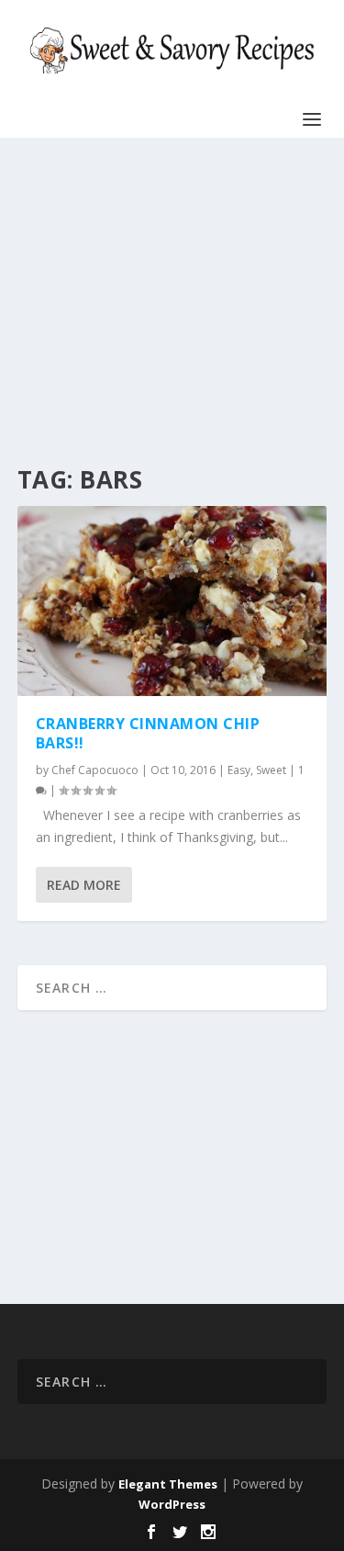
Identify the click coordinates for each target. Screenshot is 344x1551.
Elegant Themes (167, 1484)
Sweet (271, 770)
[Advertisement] (166, 303)
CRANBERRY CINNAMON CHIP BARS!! (148, 733)
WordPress (172, 1504)
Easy (238, 770)
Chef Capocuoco (95, 770)
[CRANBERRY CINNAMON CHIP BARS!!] (172, 601)
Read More (84, 885)
